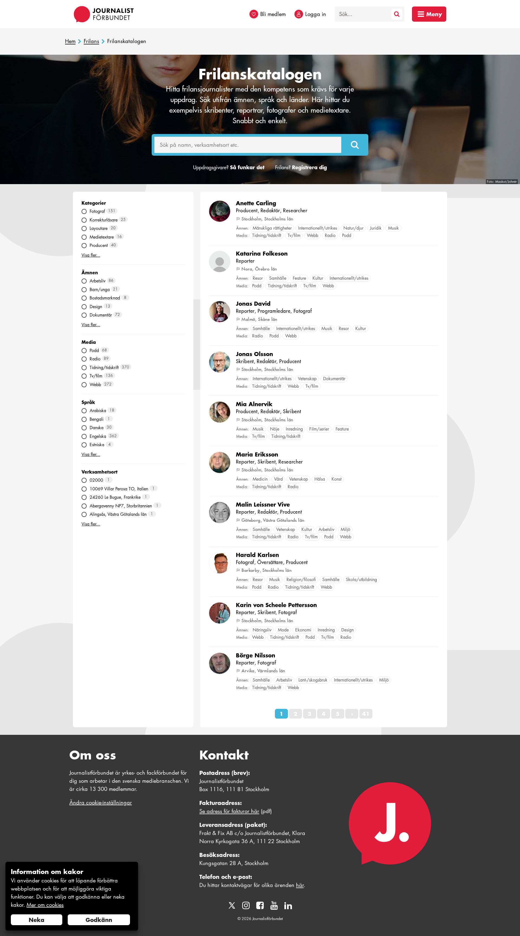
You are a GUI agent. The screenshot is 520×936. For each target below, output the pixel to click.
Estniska (100, 445)
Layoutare (103, 228)
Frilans (91, 41)
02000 (100, 480)
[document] (72, 896)
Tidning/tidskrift (109, 367)
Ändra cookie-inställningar (100, 802)
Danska (101, 428)
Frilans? (301, 167)
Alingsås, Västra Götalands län (121, 514)
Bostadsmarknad (108, 298)
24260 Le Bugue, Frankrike (118, 497)
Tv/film (101, 376)
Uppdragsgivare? (228, 167)
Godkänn (99, 919)
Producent (103, 245)
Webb (101, 384)
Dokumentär (105, 315)
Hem (70, 41)
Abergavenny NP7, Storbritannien (124, 506)
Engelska (103, 436)
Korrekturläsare (108, 220)
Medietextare (106, 237)
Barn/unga (104, 289)
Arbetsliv (102, 281)
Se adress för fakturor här (229, 811)
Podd (98, 350)
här (300, 885)
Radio (99, 359)
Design (100, 306)
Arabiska (102, 410)
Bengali (100, 419)
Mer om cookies (45, 904)
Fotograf (103, 211)
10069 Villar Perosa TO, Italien (122, 488)
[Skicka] (355, 145)
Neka (36, 919)
